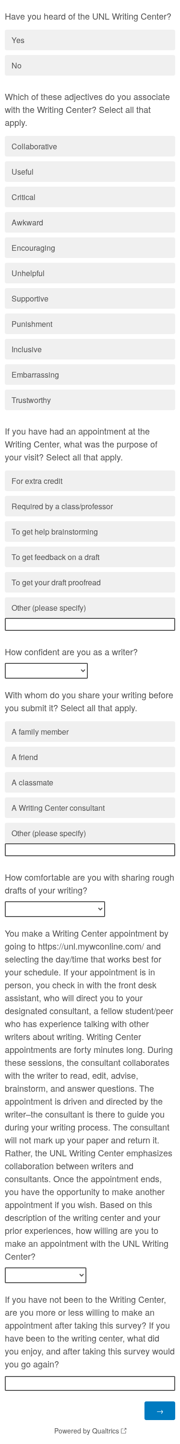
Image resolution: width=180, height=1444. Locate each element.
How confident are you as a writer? (71, 651)
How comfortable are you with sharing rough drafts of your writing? (89, 883)
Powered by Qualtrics (86, 1430)
